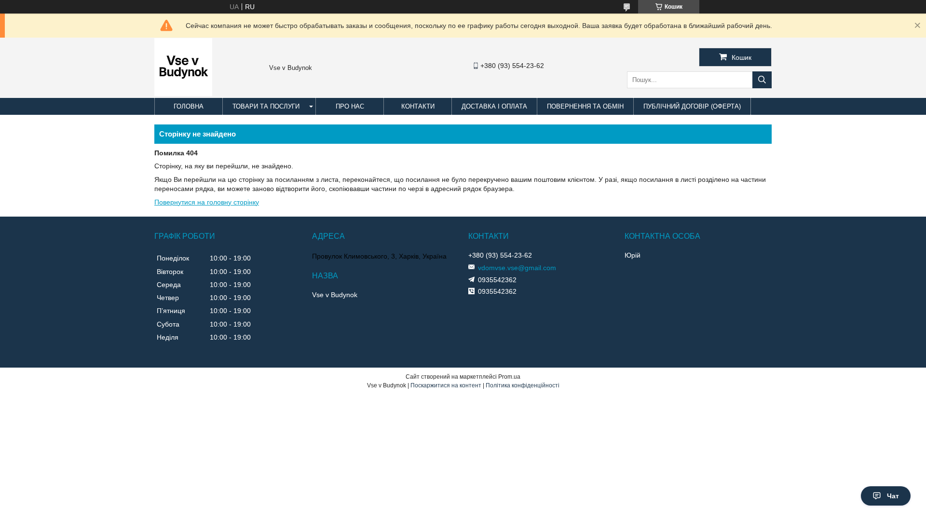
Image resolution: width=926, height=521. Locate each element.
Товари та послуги (266, 106)
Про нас (350, 106)
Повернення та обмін (585, 106)
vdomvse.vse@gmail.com (517, 268)
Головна (189, 106)
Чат (893, 496)
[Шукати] (762, 79)
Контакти (418, 106)
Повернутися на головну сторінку (206, 202)
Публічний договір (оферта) (692, 106)
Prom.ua (509, 376)
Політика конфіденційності (522, 385)
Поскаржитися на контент (445, 385)
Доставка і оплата (494, 106)
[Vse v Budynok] (183, 93)
